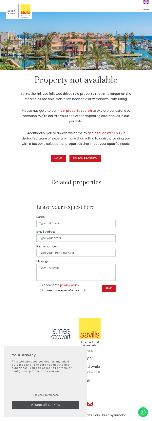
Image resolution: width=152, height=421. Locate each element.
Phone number (46, 246)
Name (40, 217)
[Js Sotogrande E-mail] (90, 403)
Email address (45, 232)
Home (58, 158)
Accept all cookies (45, 404)
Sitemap (93, 415)
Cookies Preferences (45, 394)
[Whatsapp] (143, 412)
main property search (74, 110)
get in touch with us (103, 133)
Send (108, 288)
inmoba (120, 415)
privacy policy (69, 285)
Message (42, 261)
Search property (85, 158)
